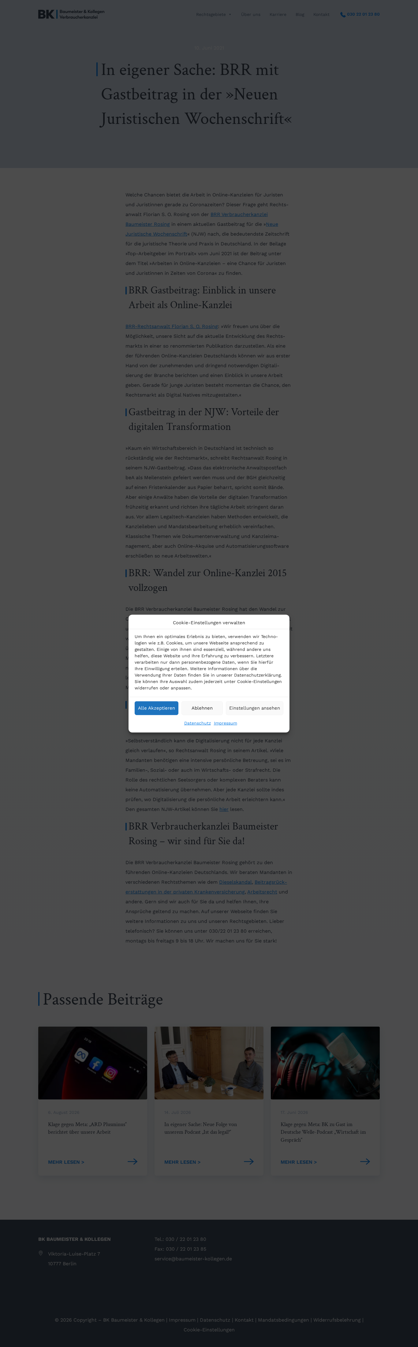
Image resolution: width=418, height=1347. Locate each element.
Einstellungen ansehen (254, 708)
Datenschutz (197, 722)
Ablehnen (202, 708)
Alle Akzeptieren (156, 708)
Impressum (225, 722)
